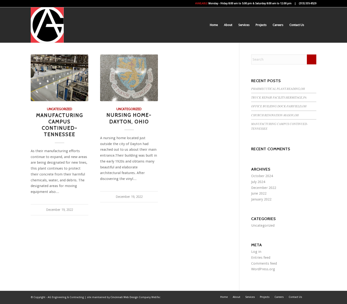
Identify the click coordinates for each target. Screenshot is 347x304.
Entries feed (260, 257)
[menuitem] (214, 25)
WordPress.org (263, 269)
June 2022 (259, 193)
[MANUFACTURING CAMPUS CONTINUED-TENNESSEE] (59, 77)
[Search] (311, 25)
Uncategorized (59, 109)
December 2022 (263, 188)
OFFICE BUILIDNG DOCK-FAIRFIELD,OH (278, 106)
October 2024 (262, 176)
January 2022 (261, 199)
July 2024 (258, 182)
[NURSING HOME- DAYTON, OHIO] (129, 77)
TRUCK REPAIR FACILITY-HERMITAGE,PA (279, 97)
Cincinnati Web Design (124, 297)
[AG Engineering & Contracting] (47, 25)
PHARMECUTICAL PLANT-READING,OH (278, 89)
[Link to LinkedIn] (312, 296)
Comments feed (264, 263)
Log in (256, 252)
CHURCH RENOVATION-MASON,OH (275, 115)
